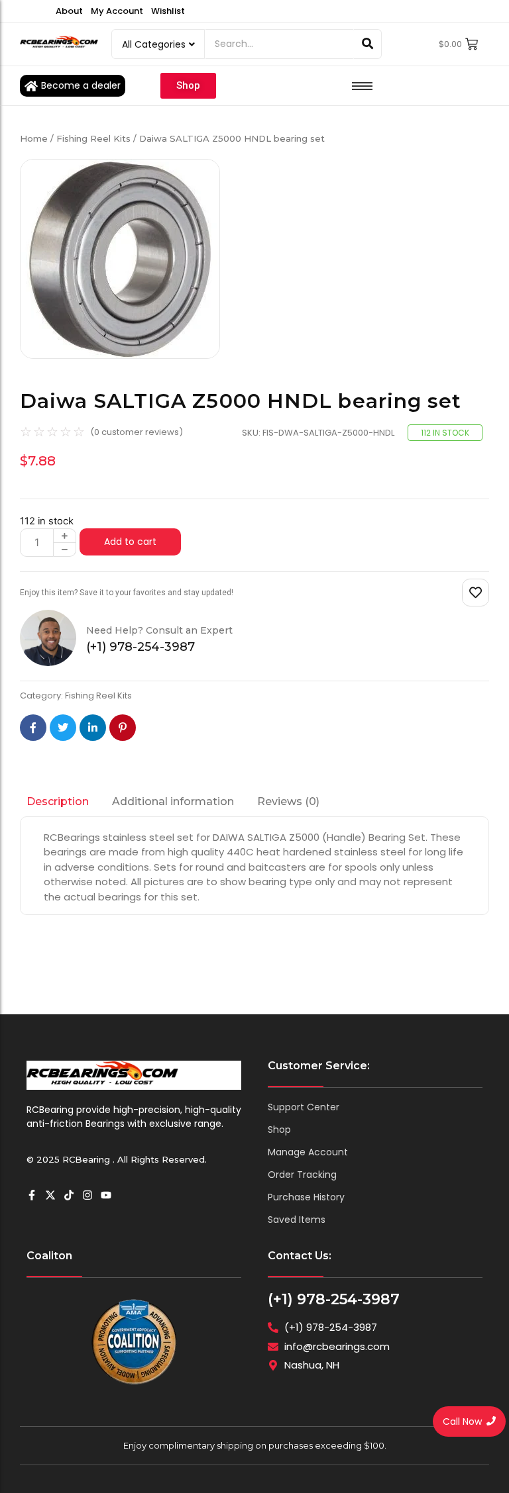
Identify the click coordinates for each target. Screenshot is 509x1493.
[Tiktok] (69, 1195)
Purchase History (306, 1197)
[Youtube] (106, 1195)
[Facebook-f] (32, 1195)
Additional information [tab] (173, 801)
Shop (279, 1129)
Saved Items (296, 1219)
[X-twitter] (50, 1195)
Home (34, 138)
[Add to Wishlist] (475, 592)
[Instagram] (87, 1195)
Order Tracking (302, 1174)
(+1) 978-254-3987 (334, 1299)
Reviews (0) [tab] (288, 801)
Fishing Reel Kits (93, 138)
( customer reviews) (136, 432)
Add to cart (130, 541)
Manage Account (308, 1152)
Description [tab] (58, 801)
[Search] (368, 44)
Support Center (303, 1107)
